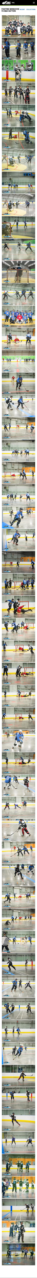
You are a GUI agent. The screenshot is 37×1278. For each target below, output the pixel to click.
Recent (22, 9)
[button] (18, 26)
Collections (31, 9)
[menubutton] (34, 3)
